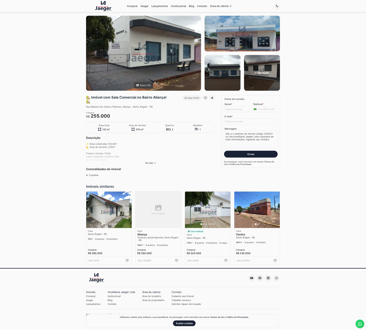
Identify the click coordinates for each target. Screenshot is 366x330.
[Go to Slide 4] (110, 224)
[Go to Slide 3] (107, 224)
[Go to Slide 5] (113, 224)
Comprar (132, 6)
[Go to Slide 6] (115, 224)
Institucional (178, 6)
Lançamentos (159, 6)
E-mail (229, 116)
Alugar (145, 6)
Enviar (250, 154)
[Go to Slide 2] (105, 224)
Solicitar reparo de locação (186, 304)
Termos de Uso (217, 317)
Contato (202, 6)
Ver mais (149, 163)
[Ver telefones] (277, 6)
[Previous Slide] (89, 210)
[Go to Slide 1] (102, 224)
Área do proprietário (153, 300)
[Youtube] (251, 278)
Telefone (258, 104)
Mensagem (231, 128)
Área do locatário (151, 296)
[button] (109, 210)
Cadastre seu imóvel (183, 296)
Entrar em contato (234, 99)
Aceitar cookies (184, 323)
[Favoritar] (205, 97)
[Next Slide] (129, 210)
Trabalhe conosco (181, 300)
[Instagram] (276, 278)
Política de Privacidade (240, 164)
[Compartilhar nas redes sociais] (212, 97)
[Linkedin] (268, 278)
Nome (228, 104)
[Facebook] (259, 278)
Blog (191, 6)
